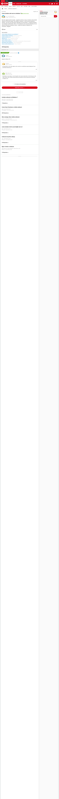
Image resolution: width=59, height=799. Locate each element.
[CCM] (4, 3)
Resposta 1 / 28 (5, 49)
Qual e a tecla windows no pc (8, 43)
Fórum (10, 3)
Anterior (4, 11)
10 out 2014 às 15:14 (12, 17)
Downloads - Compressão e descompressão (22, 41)
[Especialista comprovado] (18, 53)
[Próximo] (22, 92)
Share (4, 29)
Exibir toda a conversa (19, 87)
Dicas (14, 3)
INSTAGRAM (25, 6)
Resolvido (24, 13)
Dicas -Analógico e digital (13, 38)
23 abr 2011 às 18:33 (8, 74)
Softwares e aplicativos (12, 8)
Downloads (18, 3)
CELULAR (10, 6)
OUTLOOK (18, 6)
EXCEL (22, 6)
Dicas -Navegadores (18, 42)
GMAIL (29, 6)
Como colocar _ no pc (6, 39)
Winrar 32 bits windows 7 (7, 41)
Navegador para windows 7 (7, 42)
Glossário (24, 3)
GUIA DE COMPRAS (34, 6)
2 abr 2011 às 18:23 (8, 64)
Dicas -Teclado (14, 39)
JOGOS (2, 6)
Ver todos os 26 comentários (20, 84)
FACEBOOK (14, 6)
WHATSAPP (6, 6)
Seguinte (34, 11)
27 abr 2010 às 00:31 (8, 56)
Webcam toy (4, 38)
